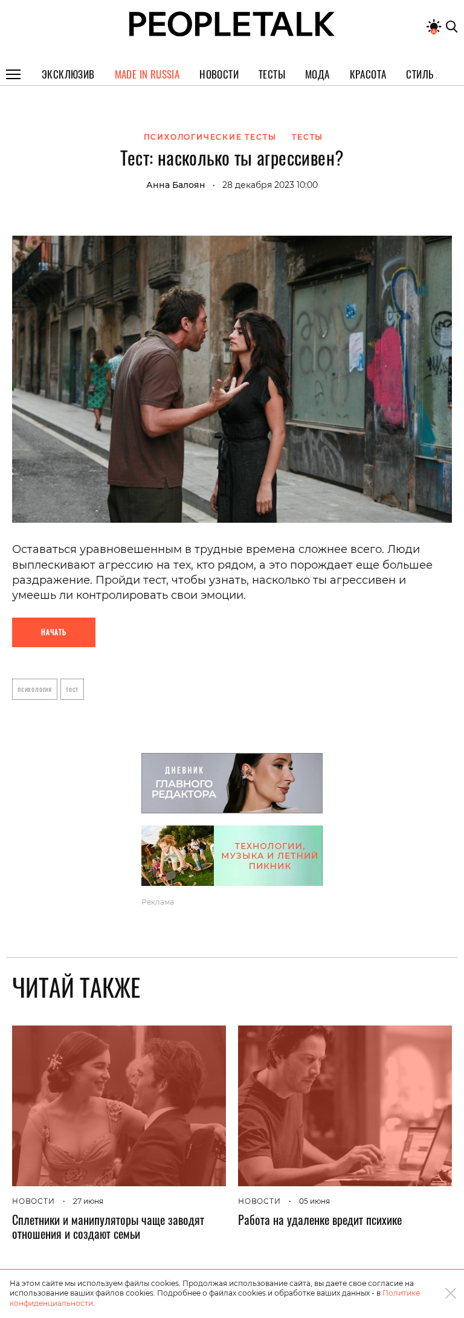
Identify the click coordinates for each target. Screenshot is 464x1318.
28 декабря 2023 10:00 (270, 184)
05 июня (314, 1201)
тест (72, 688)
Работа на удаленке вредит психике (320, 1219)
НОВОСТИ (33, 1201)
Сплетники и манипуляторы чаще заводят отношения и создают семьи (108, 1226)
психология (35, 688)
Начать (53, 632)
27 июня (88, 1201)
